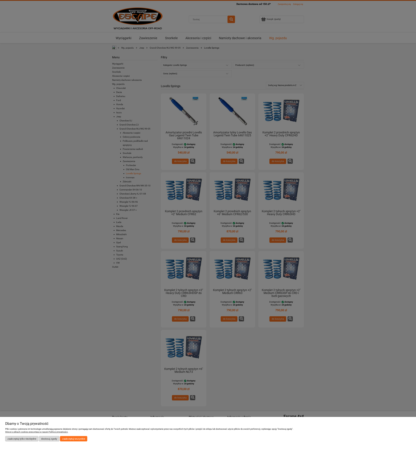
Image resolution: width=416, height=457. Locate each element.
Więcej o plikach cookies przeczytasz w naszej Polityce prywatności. (36, 432)
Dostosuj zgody (49, 438)
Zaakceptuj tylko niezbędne (21, 438)
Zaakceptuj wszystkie (73, 438)
